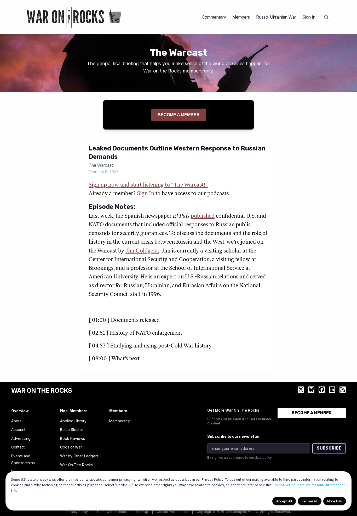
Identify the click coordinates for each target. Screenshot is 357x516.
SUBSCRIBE (329, 448)
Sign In (308, 17)
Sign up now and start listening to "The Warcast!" (148, 185)
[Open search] (326, 17)
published (203, 216)
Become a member (179, 115)
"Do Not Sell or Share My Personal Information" (308, 485)
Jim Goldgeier (142, 251)
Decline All (310, 501)
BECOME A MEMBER (312, 412)
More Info (334, 501)
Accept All (284, 501)
